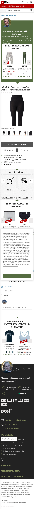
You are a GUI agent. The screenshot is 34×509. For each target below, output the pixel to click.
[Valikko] (3, 10)
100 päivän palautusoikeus (12, 157)
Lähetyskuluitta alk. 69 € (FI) (13, 155)
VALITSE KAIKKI (17, 276)
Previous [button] (3, 181)
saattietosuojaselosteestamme (10, 266)
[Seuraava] (29, 62)
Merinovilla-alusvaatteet (9, 15)
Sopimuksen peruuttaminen (12, 476)
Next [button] (31, 181)
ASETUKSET (17, 271)
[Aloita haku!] (31, 10)
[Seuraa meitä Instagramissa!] (4, 460)
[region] (17, 254)
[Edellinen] (5, 62)
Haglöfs (5, 87)
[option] (17, 110)
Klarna (8, 393)
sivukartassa (22, 502)
